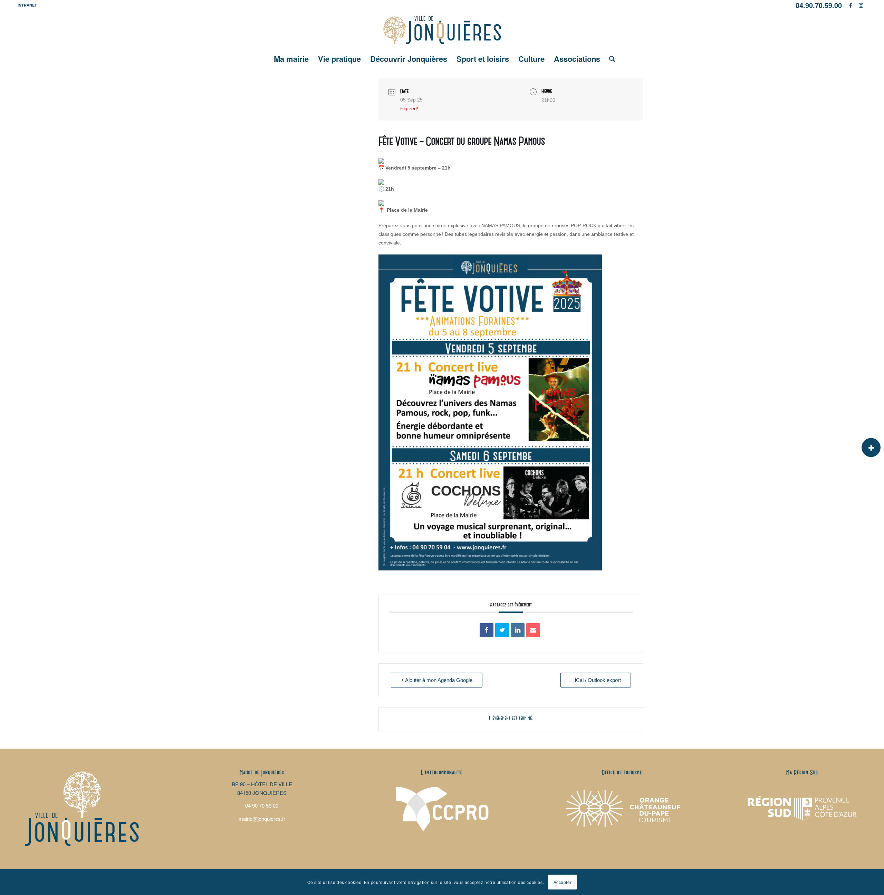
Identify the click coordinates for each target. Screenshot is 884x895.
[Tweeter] (502, 630)
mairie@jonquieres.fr (262, 818)
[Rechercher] (610, 58)
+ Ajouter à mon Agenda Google (436, 680)
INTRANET (27, 5)
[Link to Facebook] (851, 5)
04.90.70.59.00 (819, 5)
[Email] (533, 630)
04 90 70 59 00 (261, 805)
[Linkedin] (518, 630)
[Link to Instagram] (861, 5)
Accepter (563, 882)
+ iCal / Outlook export (595, 680)
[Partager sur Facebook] (486, 630)
